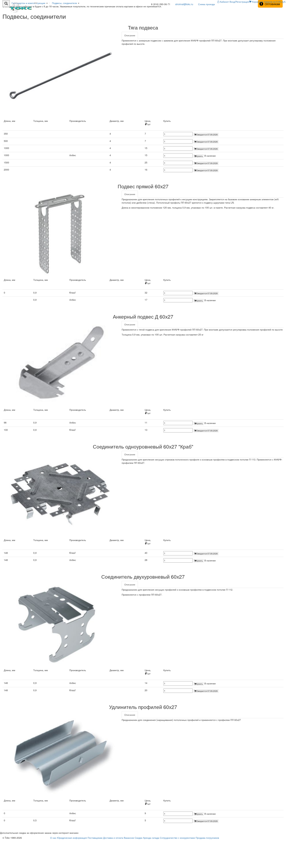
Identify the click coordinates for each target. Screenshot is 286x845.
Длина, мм (9, 120)
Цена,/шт (148, 122)
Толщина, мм (40, 120)
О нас (53, 837)
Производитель (77, 120)
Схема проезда (206, 4)
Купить (199, 156)
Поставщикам (95, 837)
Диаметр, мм (117, 120)
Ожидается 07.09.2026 (207, 134)
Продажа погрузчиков (207, 837)
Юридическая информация (72, 837)
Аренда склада (151, 837)
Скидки (138, 837)
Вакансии (129, 837)
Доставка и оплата (113, 837)
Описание (129, 35)
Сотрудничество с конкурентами (177, 837)
